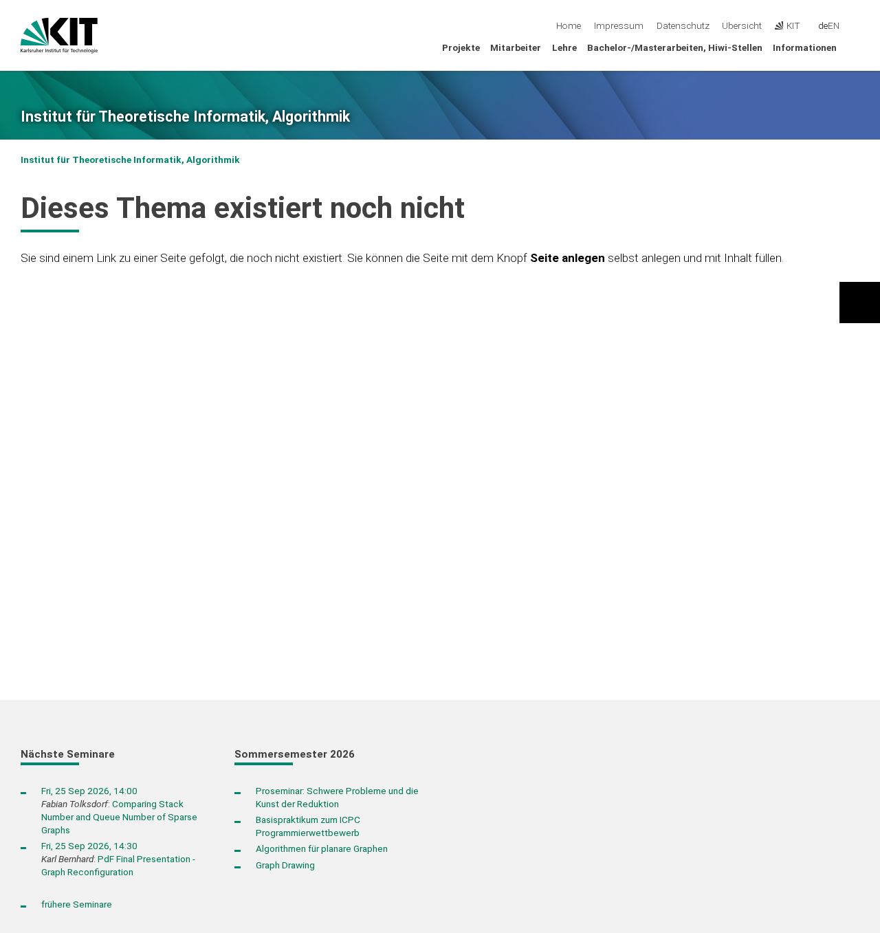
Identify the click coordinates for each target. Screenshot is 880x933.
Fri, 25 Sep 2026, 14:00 (89, 790)
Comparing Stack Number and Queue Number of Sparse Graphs (119, 816)
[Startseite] (855, 47)
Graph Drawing (285, 864)
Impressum (619, 25)
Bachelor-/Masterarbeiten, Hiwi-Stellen (674, 47)
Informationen (805, 47)
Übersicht (742, 25)
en (833, 25)
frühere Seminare (76, 904)
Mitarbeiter (515, 47)
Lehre (564, 47)
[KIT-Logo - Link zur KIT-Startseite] (59, 36)
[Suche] (855, 26)
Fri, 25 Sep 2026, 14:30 (89, 845)
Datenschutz (683, 25)
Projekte (461, 47)
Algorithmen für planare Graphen (322, 848)
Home (568, 25)
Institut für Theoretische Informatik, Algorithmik (185, 117)
